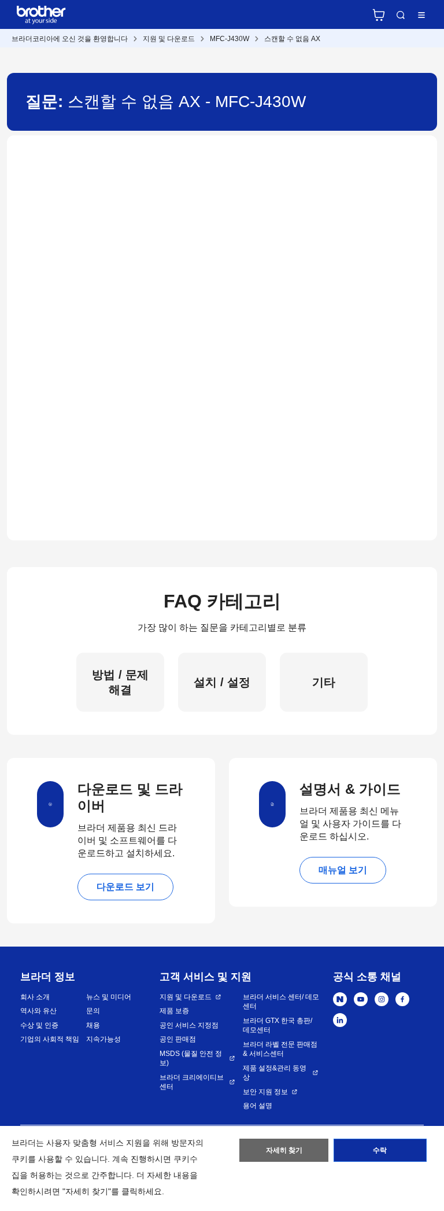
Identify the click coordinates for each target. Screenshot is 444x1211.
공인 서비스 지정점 (189, 1025)
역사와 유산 (38, 1011)
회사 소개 (35, 997)
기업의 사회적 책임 (49, 1039)
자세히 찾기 (284, 1150)
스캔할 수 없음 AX (292, 39)
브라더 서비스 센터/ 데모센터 (281, 1002)
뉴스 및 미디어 (108, 997)
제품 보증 (174, 1011)
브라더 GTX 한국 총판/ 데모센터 (277, 1026)
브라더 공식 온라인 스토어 (379, 15)
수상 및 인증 (39, 1025)
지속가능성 (103, 1039)
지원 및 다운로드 (169, 39)
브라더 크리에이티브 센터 (192, 1082)
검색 (400, 15)
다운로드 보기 (125, 887)
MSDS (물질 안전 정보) (191, 1059)
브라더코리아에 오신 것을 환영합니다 (70, 39)
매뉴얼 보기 (343, 870)
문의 (93, 1011)
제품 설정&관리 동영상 (274, 1073)
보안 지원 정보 (265, 1092)
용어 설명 (257, 1106)
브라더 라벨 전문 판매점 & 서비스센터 (280, 1049)
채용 (93, 1025)
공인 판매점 (178, 1039)
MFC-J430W (229, 39)
